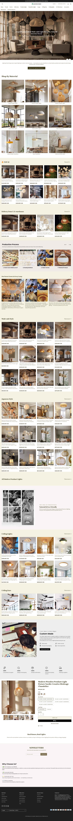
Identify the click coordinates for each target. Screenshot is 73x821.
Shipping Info (21, 794)
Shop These (33, 38)
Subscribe (43, 754)
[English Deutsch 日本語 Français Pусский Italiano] (5, 810)
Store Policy (4, 801)
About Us (3, 794)
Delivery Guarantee (22, 796)
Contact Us (39, 794)
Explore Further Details (45, 649)
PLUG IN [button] (49, 709)
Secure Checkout (22, 801)
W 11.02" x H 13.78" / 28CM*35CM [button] (61, 699)
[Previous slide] (65, 245)
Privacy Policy (4, 798)
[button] (2, 4)
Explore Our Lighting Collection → (36, 68)
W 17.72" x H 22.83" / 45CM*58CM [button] (62, 701)
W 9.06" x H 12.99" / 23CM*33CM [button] (45, 699)
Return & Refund (22, 798)
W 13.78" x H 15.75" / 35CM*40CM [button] (45, 701)
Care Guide (39, 801)
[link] (16, 7)
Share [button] (41, 725)
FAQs (20, 803)
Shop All (40, 38)
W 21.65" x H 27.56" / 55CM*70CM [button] (46, 704)
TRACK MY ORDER (40, 796)
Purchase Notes (39, 798)
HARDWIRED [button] (42, 709)
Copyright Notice (4, 796)
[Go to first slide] (70, 245)
